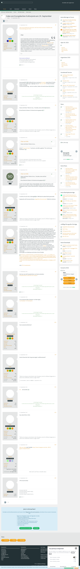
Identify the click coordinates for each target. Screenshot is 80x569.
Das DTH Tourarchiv (45, 550)
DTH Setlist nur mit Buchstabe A (69, 26)
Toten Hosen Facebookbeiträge (69, 19)
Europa (44, 245)
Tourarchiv (3, 549)
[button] (5, 540)
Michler (64, 21)
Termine (63, 47)
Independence (65, 36)
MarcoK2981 (65, 218)
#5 (55, 170)
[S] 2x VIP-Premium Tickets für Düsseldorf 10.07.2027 (70, 206)
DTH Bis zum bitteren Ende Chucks (70, 245)
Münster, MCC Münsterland (69, 85)
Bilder (5, 49)
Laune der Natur (26, 148)
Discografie (3, 550)
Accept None (52, 566)
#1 (55, 25)
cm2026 (64, 212)
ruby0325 (64, 203)
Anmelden (36, 528)
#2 (55, 80)
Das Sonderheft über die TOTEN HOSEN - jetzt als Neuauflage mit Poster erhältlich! (69, 31)
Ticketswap (43, 558)
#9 (55, 297)
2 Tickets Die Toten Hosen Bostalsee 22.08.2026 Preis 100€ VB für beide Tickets (70, 216)
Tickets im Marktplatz (45, 557)
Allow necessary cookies (55, 557)
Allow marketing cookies (55, 561)
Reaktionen (6, 43)
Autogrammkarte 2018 (67, 260)
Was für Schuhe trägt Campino (69, 35)
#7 (55, 226)
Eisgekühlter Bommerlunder (41, 199)
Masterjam (43, 552)
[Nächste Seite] (9, 21)
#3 (55, 105)
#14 (55, 444)
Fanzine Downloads (25, 558)
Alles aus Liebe (50, 42)
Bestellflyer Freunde (67, 253)
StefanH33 (65, 199)
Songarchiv (3, 553)
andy (8, 18)
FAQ (62, 51)
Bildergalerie (23, 549)
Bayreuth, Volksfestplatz (68, 95)
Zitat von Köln (24, 141)
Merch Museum (24, 556)
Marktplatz (23, 554)
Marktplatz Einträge (8, 48)
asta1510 (64, 24)
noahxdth (64, 258)
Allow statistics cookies (54, 559)
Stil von (40, 563)
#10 (55, 322)
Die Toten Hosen (44, 549)
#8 (55, 271)
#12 (55, 387)
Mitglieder (23, 550)
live (20, 389)
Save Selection (63, 566)
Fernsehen (43, 82)
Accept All (73, 566)
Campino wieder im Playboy (68, 23)
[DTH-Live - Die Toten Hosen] (31, 4)
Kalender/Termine (5, 557)
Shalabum (64, 27)
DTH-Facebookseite (26, 265)
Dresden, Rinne (66, 81)
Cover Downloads (25, 557)
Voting (22, 553)
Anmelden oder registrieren (68, 2)
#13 (55, 412)
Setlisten (3, 556)
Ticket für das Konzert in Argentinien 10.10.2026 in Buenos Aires (70, 196)
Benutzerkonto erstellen (25, 528)
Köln (32, 380)
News (2, 558)
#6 (55, 194)
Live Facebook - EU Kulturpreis (25, 300)
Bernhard (64, 33)
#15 (55, 478)
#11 (55, 354)
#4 (55, 137)
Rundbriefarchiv (4, 554)
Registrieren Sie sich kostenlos (32, 512)
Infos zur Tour (64, 49)
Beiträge (5, 46)
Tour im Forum (65, 50)
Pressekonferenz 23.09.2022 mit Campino (28, 275)
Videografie (3, 552)
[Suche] (77, 2)
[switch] (74, 557)
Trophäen (5, 45)
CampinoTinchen (66, 208)
